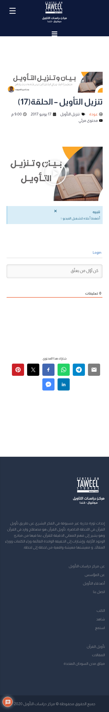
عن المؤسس (95, 575)
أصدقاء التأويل (94, 583)
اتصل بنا (99, 592)
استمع (100, 628)
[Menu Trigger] (13, 11)
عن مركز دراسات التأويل (87, 566)
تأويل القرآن (96, 647)
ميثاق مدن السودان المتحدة (84, 664)
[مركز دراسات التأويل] (54, 14)
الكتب (101, 610)
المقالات (98, 655)
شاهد (100, 619)
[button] (54, 174)
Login (97, 252)
